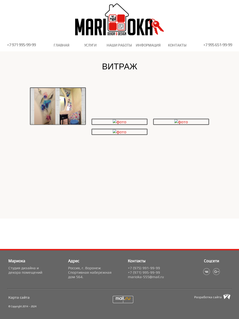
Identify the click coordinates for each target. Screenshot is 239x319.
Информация (148, 45)
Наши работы (119, 45)
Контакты (177, 45)
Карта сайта (19, 297)
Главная (61, 45)
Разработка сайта (208, 297)
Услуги (90, 45)
